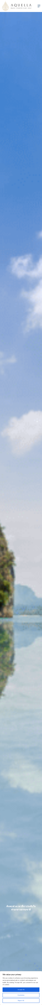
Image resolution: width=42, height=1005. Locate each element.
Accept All (21, 990)
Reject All (21, 1001)
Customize (21, 995)
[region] (21, 988)
